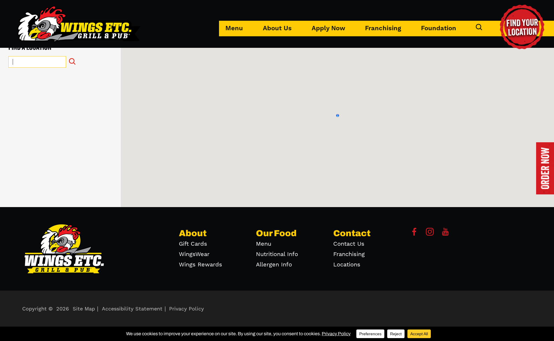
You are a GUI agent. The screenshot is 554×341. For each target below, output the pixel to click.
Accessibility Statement (132, 309)
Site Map (84, 309)
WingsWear (194, 254)
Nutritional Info (277, 254)
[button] (337, 116)
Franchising (383, 28)
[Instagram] (430, 234)
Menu (234, 28)
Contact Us (348, 244)
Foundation (438, 28)
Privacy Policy (186, 309)
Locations (346, 264)
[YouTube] (445, 234)
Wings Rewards (200, 264)
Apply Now (328, 28)
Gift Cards (193, 244)
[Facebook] (414, 234)
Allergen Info (274, 264)
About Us (277, 28)
